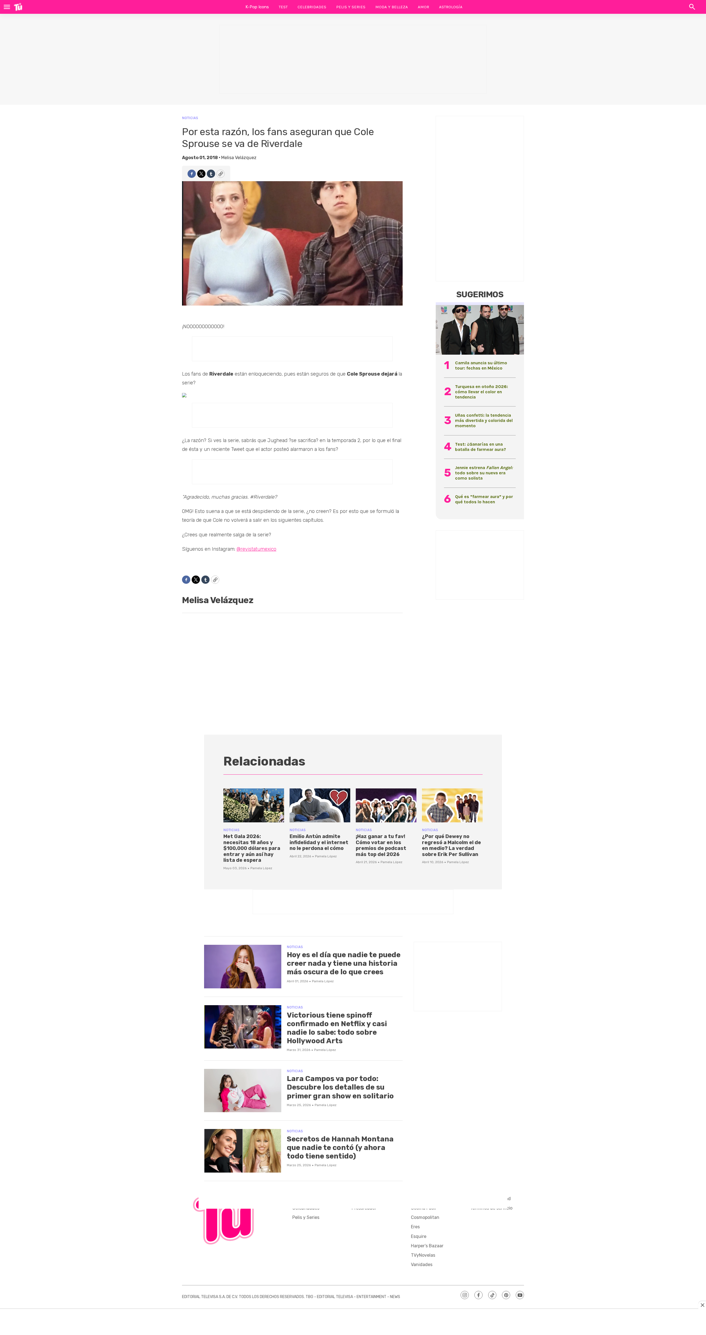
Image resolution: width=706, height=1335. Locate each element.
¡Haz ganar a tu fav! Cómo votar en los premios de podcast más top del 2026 (381, 845)
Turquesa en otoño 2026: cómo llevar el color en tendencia (481, 392)
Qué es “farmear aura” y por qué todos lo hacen (484, 499)
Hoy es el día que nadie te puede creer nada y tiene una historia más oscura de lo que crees (343, 963)
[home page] (18, 7)
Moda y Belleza (391, 6)
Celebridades (312, 6)
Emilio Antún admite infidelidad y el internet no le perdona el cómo (319, 842)
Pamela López (261, 868)
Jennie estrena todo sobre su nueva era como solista (484, 473)
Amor (423, 6)
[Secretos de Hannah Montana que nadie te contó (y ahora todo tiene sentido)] (242, 1151)
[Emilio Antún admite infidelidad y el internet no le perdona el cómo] (320, 805)
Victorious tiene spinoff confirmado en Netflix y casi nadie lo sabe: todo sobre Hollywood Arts (337, 1028)
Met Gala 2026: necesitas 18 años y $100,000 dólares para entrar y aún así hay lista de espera (251, 848)
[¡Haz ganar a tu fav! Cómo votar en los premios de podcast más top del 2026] (386, 805)
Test (283, 6)
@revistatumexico (256, 549)
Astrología (450, 6)
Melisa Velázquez (238, 157)
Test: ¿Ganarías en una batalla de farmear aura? (480, 447)
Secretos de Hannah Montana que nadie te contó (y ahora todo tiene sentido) (340, 1147)
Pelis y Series (350, 6)
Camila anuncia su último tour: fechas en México (481, 365)
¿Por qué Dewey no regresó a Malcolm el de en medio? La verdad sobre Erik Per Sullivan (451, 845)
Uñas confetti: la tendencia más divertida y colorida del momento (484, 420)
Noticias (190, 118)
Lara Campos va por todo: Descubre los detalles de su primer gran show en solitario (340, 1087)
